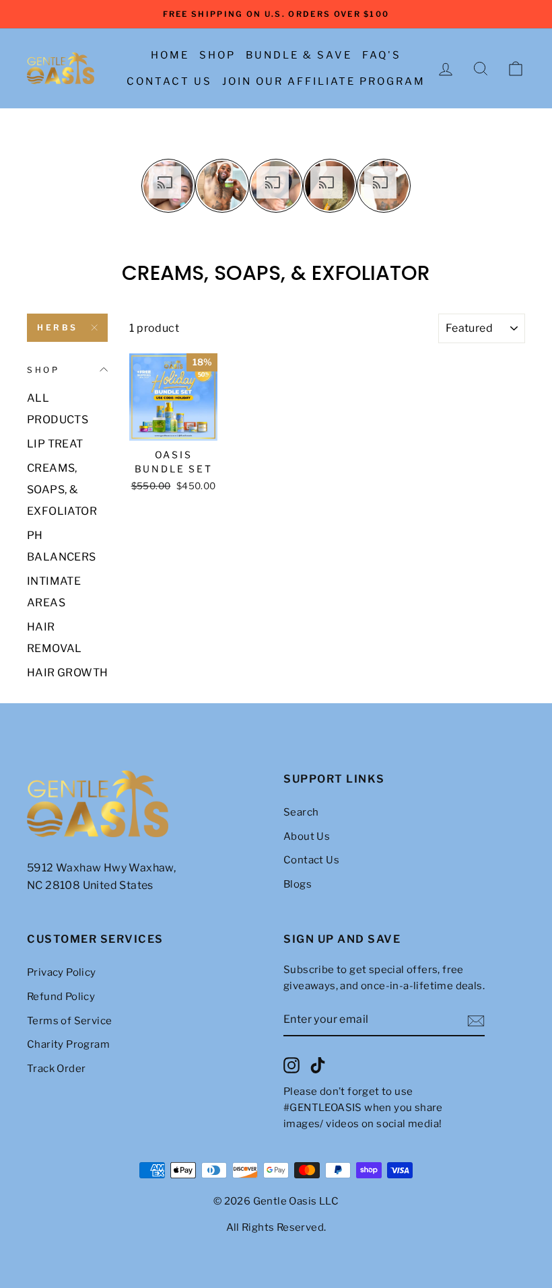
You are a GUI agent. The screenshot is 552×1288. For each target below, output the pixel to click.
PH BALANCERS (61, 546)
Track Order (56, 1069)
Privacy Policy (61, 972)
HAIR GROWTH (67, 672)
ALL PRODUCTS (57, 409)
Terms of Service (69, 1021)
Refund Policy (61, 997)
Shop (217, 55)
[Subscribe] (476, 1020)
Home (170, 55)
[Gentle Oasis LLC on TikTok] (318, 1065)
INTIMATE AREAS (54, 592)
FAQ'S (381, 55)
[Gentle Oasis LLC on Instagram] (291, 1065)
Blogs (297, 884)
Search (300, 812)
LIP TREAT (55, 443)
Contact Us (169, 81)
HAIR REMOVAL (54, 637)
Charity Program (68, 1044)
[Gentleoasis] (148, 804)
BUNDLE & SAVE (299, 55)
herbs (57, 327)
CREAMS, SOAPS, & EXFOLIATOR (62, 489)
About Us (306, 836)
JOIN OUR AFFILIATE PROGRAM (323, 81)
